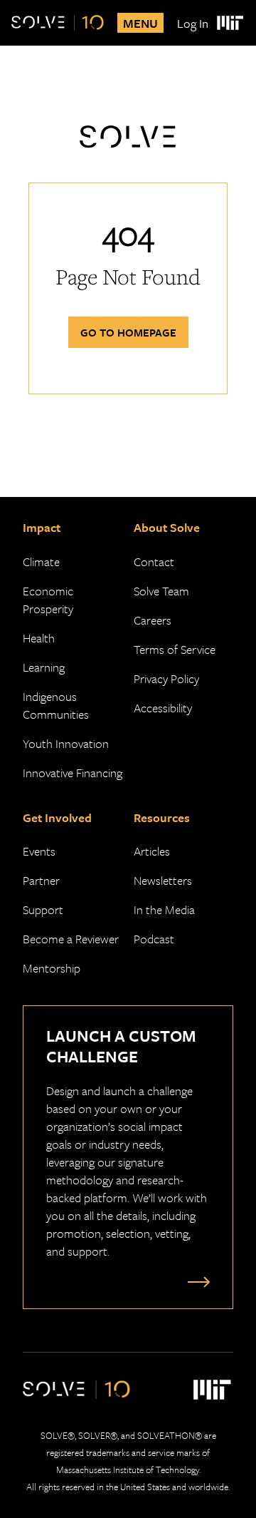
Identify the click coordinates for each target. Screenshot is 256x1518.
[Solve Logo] (57, 22)
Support (43, 909)
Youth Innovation (66, 743)
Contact (154, 561)
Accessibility (163, 708)
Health (39, 638)
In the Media (164, 909)
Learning (44, 667)
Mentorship (51, 968)
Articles (152, 851)
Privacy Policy (166, 678)
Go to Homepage (128, 332)
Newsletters (163, 880)
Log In (192, 23)
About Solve (167, 527)
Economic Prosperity (48, 599)
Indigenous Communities (56, 705)
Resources (162, 817)
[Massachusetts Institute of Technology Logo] (229, 23)
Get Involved (57, 817)
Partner (41, 880)
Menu (140, 23)
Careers (152, 620)
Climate (41, 561)
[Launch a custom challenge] (195, 1281)
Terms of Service (174, 649)
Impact (41, 527)
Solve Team (161, 591)
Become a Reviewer (71, 939)
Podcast (154, 939)
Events (39, 851)
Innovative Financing (72, 772)
